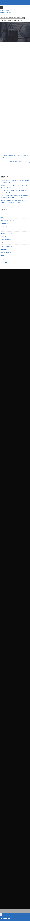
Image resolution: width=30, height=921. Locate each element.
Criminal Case (4, 226)
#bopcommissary (5, 213)
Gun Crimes (3, 236)
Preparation (4, 249)
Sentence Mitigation (6, 252)
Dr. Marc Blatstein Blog (6, 233)
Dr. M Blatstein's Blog (6, 230)
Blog (2, 217)
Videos (2, 259)
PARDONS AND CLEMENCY (7, 246)
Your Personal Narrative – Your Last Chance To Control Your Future (15, 156)
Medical (2, 243)
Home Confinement (6, 239)
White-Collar (4, 262)
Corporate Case (4, 223)
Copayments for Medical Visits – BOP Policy (17, 161)
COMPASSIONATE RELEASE (7, 220)
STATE (2, 256)
